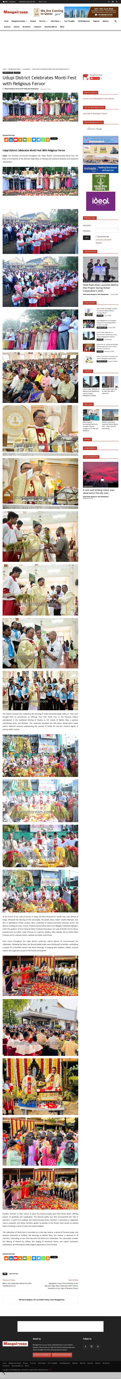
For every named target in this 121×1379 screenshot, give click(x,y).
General (16, 27)
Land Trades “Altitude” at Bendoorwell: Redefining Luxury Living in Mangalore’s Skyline (107, 335)
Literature (37, 27)
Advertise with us (90, 92)
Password (86, 231)
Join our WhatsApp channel (94, 107)
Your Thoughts (69, 21)
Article (85, 281)
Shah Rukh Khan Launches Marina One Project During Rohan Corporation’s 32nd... (100, 288)
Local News (26, 69)
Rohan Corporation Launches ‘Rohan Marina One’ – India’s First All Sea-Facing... (110, 425)
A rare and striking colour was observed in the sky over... (98, 492)
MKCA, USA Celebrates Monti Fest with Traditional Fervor (17, 1284)
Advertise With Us (50, 27)
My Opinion (27, 27)
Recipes (33, 21)
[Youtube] (15, 140)
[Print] (20, 140)
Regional (96, 21)
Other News (55, 21)
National (105, 21)
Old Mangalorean (84, 21)
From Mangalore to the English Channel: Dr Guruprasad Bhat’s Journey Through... (106, 323)
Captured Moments (91, 457)
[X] (116, 1)
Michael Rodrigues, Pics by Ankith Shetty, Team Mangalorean (22, 89)
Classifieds (100, 339)
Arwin (50, 1370)
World (62, 27)
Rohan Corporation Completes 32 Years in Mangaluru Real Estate (107, 357)
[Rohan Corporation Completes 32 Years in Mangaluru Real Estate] (89, 360)
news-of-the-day (13, 1274)
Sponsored (88, 404)
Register (99, 243)
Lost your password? (103, 240)
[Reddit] (6, 140)
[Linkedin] (11, 140)
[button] (115, 21)
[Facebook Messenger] (34, 140)
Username (87, 225)
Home (6, 21)
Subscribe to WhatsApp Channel (95, 113)
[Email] (25, 140)
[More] (48, 140)
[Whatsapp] (43, 140)
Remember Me (103, 236)
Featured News (89, 303)
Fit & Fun (42, 21)
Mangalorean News (18, 21)
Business (7, 27)
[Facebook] (109, 1)
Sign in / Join (43, 2)
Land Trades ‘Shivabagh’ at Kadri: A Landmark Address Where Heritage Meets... (107, 311)
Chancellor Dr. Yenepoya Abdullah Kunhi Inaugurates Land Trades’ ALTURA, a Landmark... (107, 347)
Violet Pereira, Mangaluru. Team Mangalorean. (96, 295)
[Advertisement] (60, 47)
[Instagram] (113, 1)
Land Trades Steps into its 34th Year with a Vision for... (109, 391)
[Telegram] (39, 140)
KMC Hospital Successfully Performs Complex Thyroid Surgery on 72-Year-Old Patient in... (90, 426)
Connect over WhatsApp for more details (98, 99)
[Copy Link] (29, 140)
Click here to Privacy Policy (61, 1355)
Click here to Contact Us (42, 1355)
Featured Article (90, 251)
